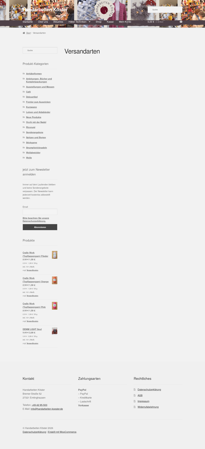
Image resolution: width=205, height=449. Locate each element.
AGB (140, 395)
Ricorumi (30, 127)
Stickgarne (31, 142)
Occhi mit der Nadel (36, 122)
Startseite (28, 21)
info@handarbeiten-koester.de (47, 408)
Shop (98, 21)
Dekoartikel (32, 96)
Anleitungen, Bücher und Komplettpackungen (39, 80)
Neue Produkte (33, 117)
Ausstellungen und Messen (40, 86)
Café (28, 91)
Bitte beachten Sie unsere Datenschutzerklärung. (36, 219)
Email (25, 206)
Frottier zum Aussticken (38, 101)
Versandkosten (32, 270)
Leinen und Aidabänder (38, 112)
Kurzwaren (31, 106)
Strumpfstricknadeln (36, 147)
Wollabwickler (33, 152)
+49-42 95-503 (39, 405)
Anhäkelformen (34, 73)
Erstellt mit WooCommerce (62, 432)
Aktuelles (58, 21)
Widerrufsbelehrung (148, 407)
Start (28, 32)
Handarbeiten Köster (45, 9)
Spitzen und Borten (36, 137)
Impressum (143, 401)
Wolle (29, 157)
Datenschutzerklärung (149, 389)
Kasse (110, 21)
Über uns (43, 21)
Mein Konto (125, 21)
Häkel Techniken (77, 21)
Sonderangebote (34, 132)
